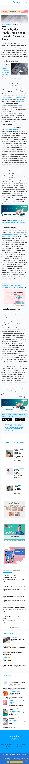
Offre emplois (16, 571)
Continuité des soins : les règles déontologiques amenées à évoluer (19, 473)
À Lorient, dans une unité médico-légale (18, 639)
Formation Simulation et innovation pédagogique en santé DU (13, 617)
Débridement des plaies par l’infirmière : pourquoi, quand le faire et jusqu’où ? (17, 704)
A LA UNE (3, 24)
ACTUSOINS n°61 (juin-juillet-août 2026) (18, 489)
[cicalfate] (14, 518)
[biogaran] (14, 390)
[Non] (27, 758)
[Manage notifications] (26, 761)
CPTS (6, 425)
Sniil (12, 430)
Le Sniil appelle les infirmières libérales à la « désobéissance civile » (13, 222)
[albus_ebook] (14, 563)
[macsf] (14, 541)
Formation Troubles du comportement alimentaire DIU (14, 587)
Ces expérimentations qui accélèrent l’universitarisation (10, 659)
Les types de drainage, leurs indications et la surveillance (17, 713)
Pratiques (13, 651)
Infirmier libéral (17, 425)
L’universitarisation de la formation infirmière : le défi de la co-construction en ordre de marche (14, 666)
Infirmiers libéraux (19, 427)
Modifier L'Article (18, 485)
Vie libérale (8, 24)
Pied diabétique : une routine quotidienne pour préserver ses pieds (13, 653)
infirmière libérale (13, 129)
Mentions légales (7, 746)
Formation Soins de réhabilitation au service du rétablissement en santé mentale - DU (13, 576)
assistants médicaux (20, 101)
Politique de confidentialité (7, 744)
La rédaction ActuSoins (21, 746)
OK (8, 761)
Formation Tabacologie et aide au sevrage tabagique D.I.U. (13, 596)
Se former (5, 646)
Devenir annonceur (21, 744)
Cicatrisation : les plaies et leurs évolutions (15, 694)
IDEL (11, 425)
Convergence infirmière (17, 424)
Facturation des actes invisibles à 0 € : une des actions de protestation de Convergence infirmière (12, 285)
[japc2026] (14, 12)
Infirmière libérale (9, 427)
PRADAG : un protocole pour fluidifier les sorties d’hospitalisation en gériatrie (18, 455)
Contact (7, 748)
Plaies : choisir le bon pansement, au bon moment (17, 722)
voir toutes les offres (14, 627)
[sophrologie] (14, 306)
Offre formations (7, 571)
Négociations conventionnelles (13, 429)
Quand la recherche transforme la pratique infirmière (14, 647)
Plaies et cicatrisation (7, 651)
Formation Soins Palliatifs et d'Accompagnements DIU (14, 607)
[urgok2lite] (14, 217)
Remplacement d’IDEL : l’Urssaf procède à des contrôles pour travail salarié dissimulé (17, 684)
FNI (8, 425)
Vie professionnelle (14, 637)
